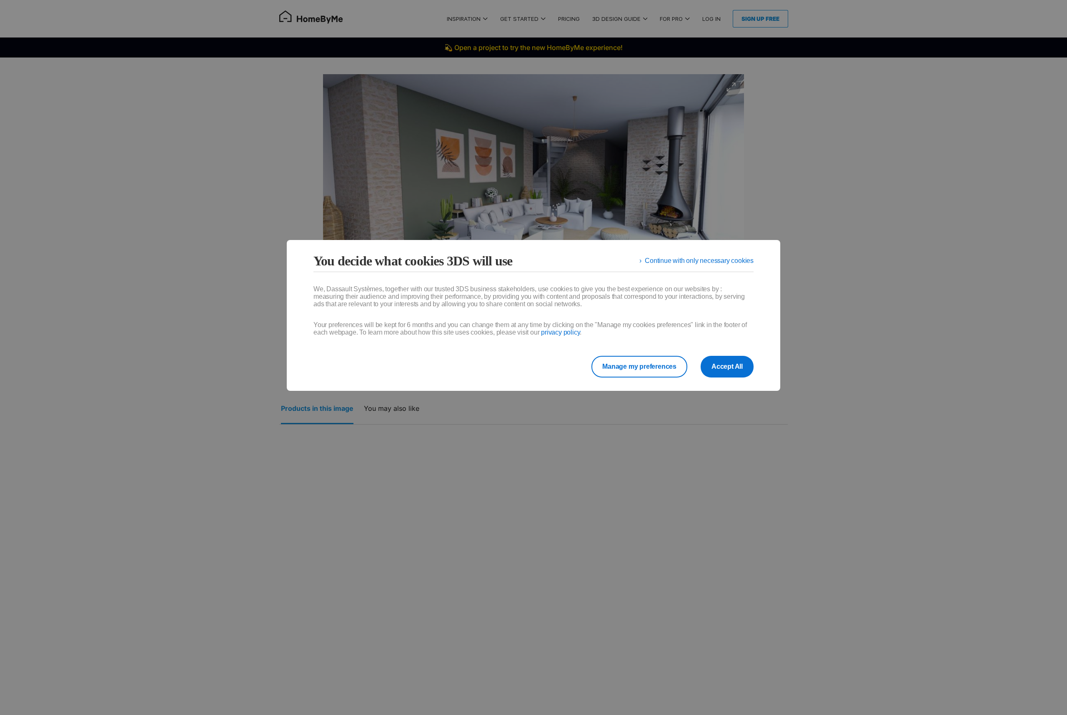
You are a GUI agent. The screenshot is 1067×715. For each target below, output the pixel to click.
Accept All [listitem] (727, 366)
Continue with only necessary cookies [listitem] (699, 260)
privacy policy (560, 332)
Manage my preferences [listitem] (639, 366)
